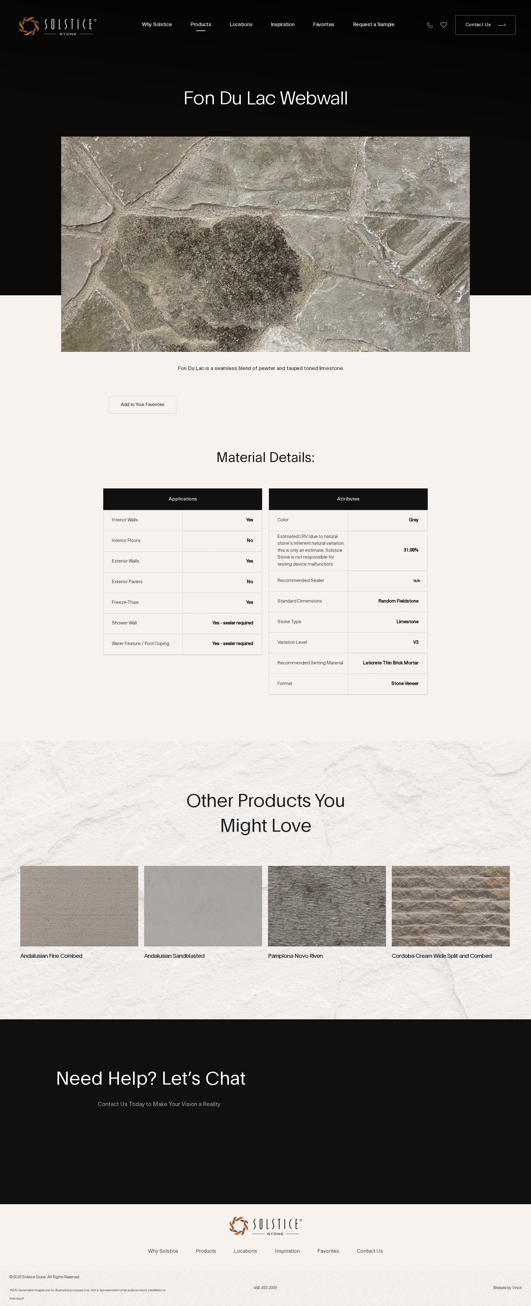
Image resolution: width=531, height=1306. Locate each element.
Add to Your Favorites (142, 405)
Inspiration (283, 24)
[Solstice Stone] (57, 25)
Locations (241, 24)
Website (499, 1288)
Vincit (517, 1288)
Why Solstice (157, 24)
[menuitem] (157, 25)
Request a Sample (374, 24)
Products (200, 24)
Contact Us (478, 24)
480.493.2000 (265, 1288)
